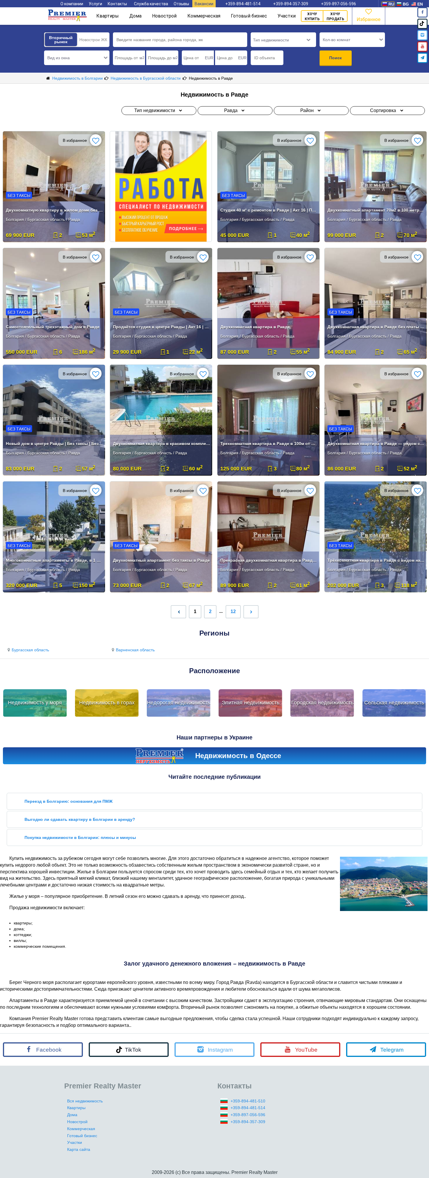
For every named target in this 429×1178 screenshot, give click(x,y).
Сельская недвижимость (394, 703)
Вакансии (204, 3)
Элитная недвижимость (250, 703)
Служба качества (151, 3)
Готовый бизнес (249, 16)
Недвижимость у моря (35, 703)
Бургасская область (30, 650)
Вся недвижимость (85, 1101)
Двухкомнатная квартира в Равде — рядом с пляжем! (376, 443)
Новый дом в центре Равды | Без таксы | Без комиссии (54, 443)
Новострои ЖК (93, 39)
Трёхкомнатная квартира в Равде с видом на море (376, 560)
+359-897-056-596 (338, 3)
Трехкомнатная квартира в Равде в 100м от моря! (269, 443)
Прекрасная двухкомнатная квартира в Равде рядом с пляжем (269, 560)
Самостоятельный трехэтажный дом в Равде (53, 326)
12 (233, 611)
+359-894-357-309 (290, 3)
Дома (135, 16)
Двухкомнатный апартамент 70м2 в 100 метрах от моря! (376, 210)
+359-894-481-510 (248, 1101)
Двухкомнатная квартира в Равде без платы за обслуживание (376, 326)
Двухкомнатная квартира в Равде (255, 326)
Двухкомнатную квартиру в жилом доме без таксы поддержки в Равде (54, 210)
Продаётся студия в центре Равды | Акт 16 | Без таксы (161, 326)
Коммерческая (203, 16)
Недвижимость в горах (107, 703)
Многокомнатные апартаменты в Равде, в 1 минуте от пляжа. (54, 560)
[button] (76, 57)
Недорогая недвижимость (178, 703)
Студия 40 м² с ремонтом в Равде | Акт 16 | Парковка (269, 210)
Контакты (117, 3)
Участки (287, 16)
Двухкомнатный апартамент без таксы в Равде (161, 560)
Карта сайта (78, 1149)
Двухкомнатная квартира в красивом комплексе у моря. (161, 443)
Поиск (335, 57)
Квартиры (107, 16)
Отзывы (181, 3)
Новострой (164, 16)
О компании (71, 3)
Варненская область (135, 650)
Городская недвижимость (322, 703)
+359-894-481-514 (242, 3)
